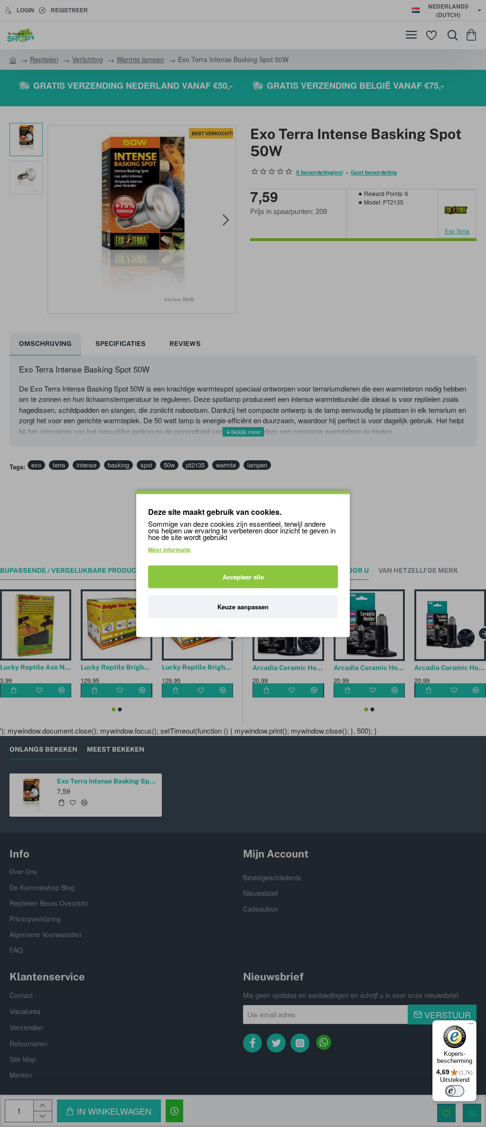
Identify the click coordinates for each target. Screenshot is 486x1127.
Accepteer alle (243, 576)
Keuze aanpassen (243, 606)
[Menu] (471, 1026)
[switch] (454, 1091)
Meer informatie (169, 549)
